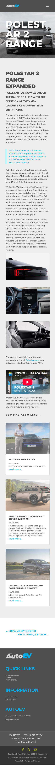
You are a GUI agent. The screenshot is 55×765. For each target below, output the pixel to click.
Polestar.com (32, 360)
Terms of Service (12, 697)
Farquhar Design (32, 761)
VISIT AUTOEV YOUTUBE (25, 738)
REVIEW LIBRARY (12, 675)
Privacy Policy (11, 699)
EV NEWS (9, 678)
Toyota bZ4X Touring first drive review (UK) (26, 517)
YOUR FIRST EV (11, 680)
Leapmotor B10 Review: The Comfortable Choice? (26, 587)
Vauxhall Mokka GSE (22, 459)
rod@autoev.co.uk (12, 720)
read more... (15, 469)
